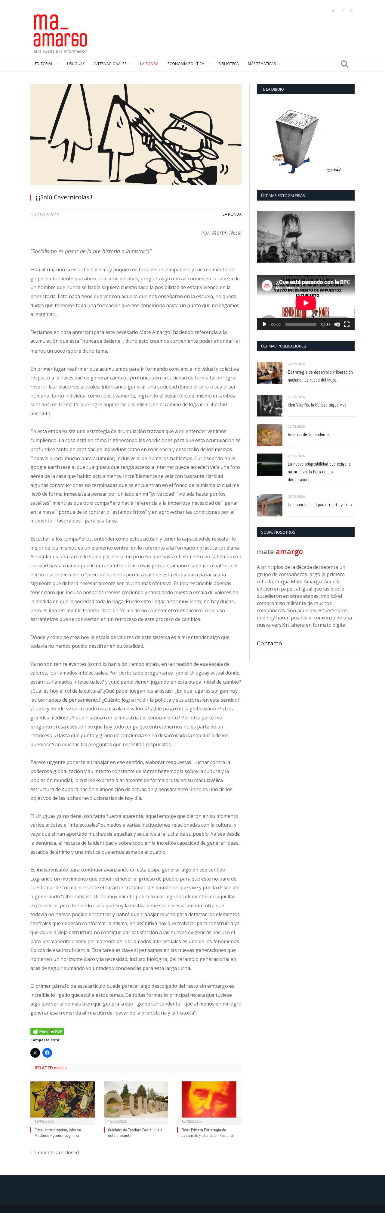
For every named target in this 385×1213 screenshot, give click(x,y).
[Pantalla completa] (347, 324)
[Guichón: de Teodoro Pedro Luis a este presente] (136, 1102)
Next (348, 237)
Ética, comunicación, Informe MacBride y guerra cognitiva (58, 1132)
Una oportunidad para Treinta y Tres (320, 504)
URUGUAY (76, 63)
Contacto (269, 643)
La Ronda (232, 214)
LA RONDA (149, 63)
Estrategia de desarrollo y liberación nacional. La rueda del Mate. (320, 376)
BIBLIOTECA (228, 63)
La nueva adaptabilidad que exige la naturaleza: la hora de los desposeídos (319, 472)
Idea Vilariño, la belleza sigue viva (317, 405)
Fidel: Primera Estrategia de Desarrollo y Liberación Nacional (207, 1132)
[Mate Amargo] (60, 32)
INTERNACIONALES (110, 63)
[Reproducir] (265, 324)
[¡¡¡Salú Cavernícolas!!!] (136, 136)
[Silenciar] (337, 324)
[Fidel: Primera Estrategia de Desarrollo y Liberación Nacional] (209, 1102)
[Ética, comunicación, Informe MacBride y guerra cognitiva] (62, 1102)
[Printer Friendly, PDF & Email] (47, 1031)
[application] (306, 302)
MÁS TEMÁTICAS (262, 63)
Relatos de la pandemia (308, 434)
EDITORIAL (44, 63)
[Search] (344, 63)
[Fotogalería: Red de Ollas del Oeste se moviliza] (306, 237)
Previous (263, 237)
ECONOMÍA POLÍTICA (186, 63)
